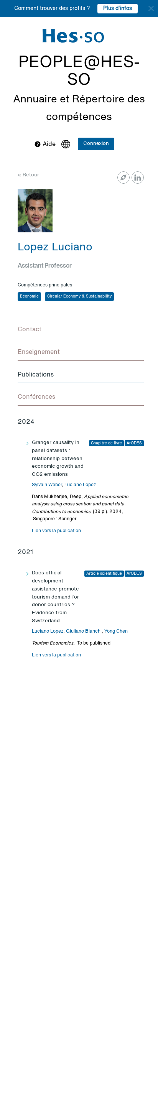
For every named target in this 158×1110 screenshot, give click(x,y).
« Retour (28, 175)
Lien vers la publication (56, 531)
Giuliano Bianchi (84, 631)
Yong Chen (116, 631)
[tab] (81, 330)
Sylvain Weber (47, 485)
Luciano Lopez (80, 485)
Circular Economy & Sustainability (79, 296)
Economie (29, 296)
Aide (48, 144)
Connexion (96, 143)
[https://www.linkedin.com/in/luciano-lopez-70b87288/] (138, 177)
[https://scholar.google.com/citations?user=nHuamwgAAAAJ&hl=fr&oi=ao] (123, 177)
